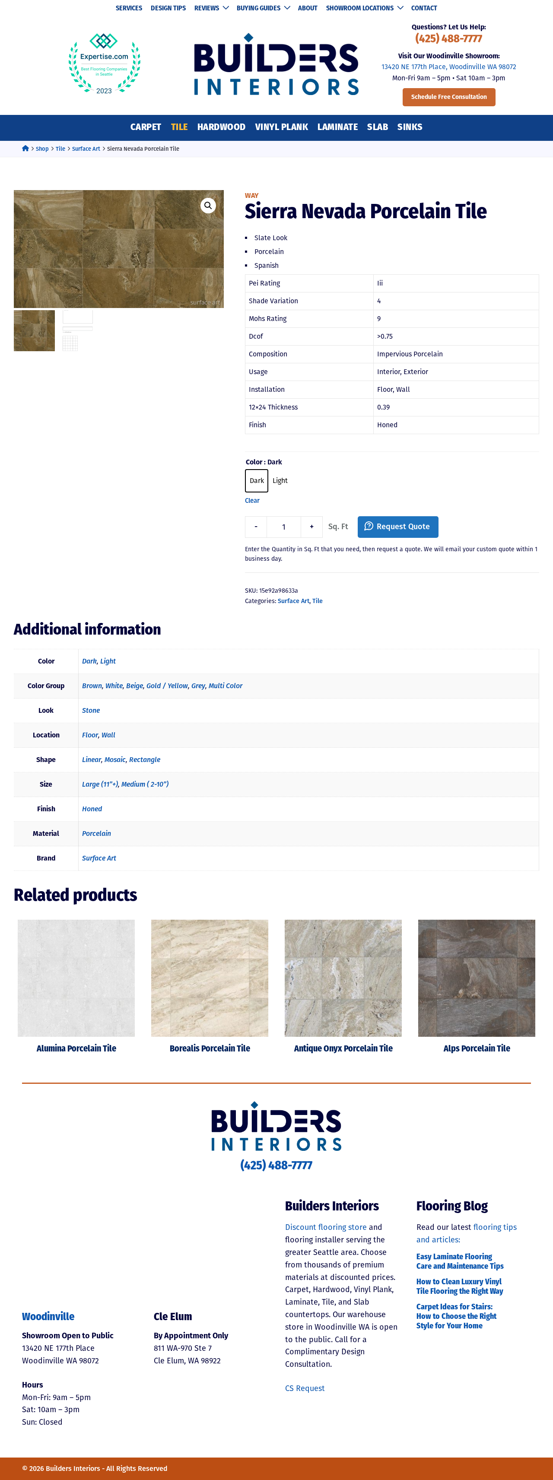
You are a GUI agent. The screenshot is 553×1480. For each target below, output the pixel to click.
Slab (377, 128)
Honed (92, 809)
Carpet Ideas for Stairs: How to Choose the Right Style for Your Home (456, 1317)
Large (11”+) (100, 784)
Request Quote (403, 526)
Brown (92, 686)
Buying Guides (258, 8)
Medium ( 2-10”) (144, 784)
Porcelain (96, 833)
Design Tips (168, 8)
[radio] (256, 481)
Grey (198, 686)
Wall (108, 735)
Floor (90, 735)
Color (254, 462)
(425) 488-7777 (449, 39)
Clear (252, 501)
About (308, 8)
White (114, 686)
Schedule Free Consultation (449, 97)
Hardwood (221, 128)
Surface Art (86, 149)
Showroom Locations (360, 8)
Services (129, 8)
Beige (134, 686)
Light (108, 661)
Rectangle (144, 760)
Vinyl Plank (281, 128)
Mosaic (115, 760)
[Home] (25, 149)
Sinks (410, 128)
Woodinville (48, 1317)
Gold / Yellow (167, 686)
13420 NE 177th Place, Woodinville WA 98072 (448, 67)
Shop (42, 149)
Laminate (338, 128)
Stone (91, 710)
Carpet (146, 128)
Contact (424, 8)
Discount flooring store (326, 1227)
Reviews (206, 8)
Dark (89, 661)
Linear (91, 760)
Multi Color (225, 686)
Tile (179, 128)
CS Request (305, 1388)
